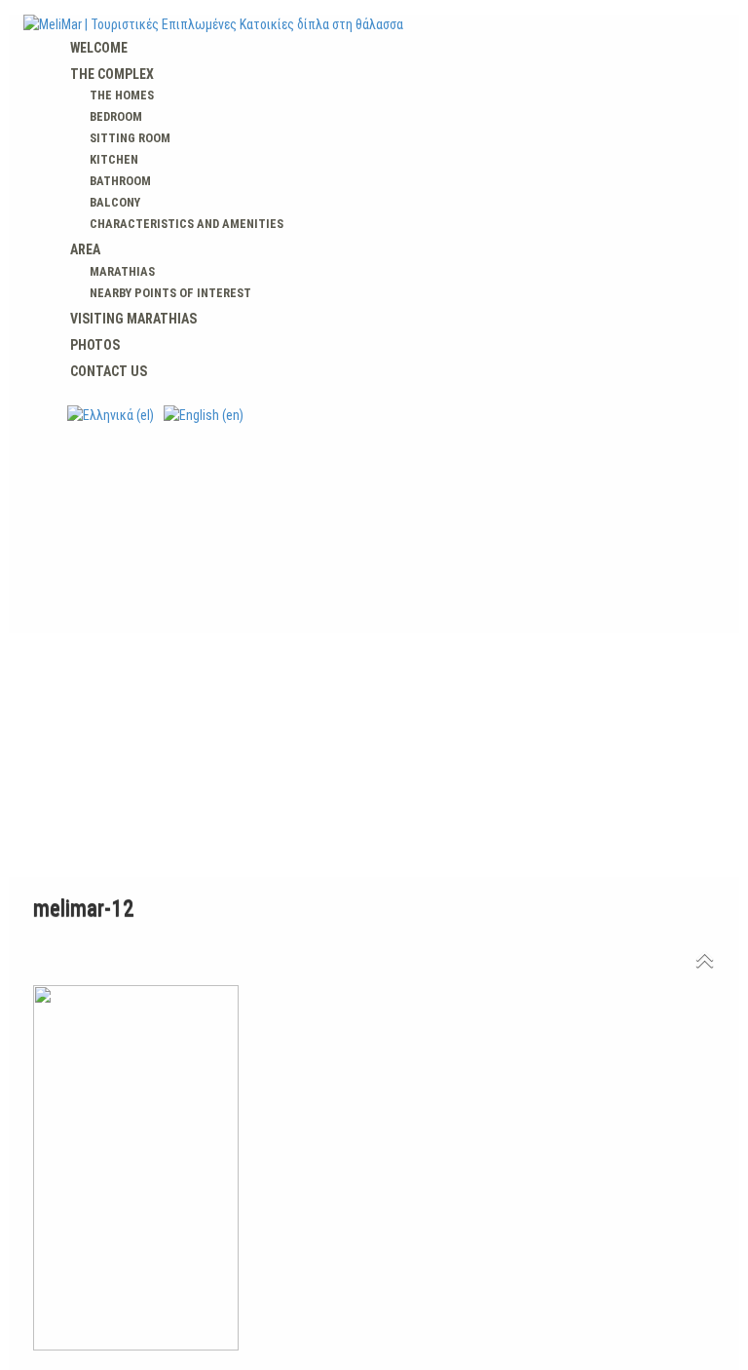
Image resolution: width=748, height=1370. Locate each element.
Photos (95, 345)
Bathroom (120, 180)
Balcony (115, 202)
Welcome (99, 48)
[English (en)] (203, 414)
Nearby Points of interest (170, 292)
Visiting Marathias (133, 318)
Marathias (122, 271)
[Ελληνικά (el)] (110, 414)
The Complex (112, 74)
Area (85, 249)
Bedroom (116, 116)
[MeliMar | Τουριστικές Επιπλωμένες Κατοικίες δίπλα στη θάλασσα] (374, 24)
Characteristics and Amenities (186, 223)
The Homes (122, 95)
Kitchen (114, 159)
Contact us (108, 371)
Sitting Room (130, 138)
